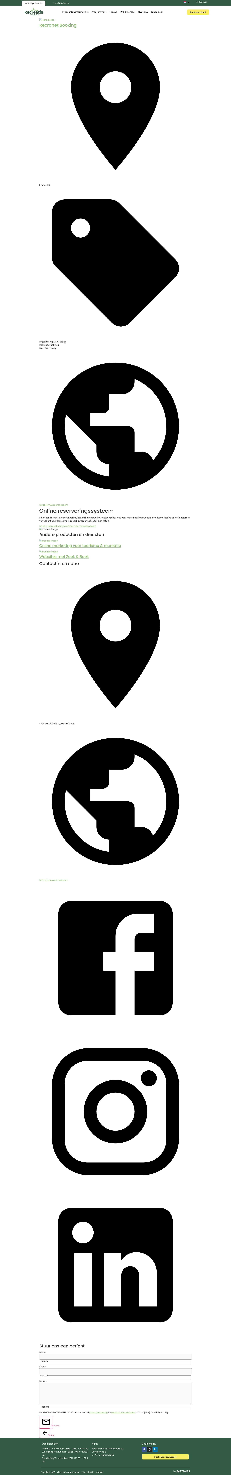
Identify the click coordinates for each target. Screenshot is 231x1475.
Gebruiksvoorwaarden (123, 1412)
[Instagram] (149, 1449)
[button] (198, 12)
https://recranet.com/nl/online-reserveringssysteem (67, 526)
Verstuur (52, 1425)
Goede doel (156, 12)
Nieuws (113, 12)
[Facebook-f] (144, 1449)
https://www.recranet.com (53, 504)
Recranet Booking (58, 25)
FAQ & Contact (128, 12)
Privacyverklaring (98, 1412)
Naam (42, 1352)
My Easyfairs (201, 2)
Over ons (143, 12)
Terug (49, 1435)
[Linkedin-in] (155, 1449)
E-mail (42, 1367)
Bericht (43, 1381)
